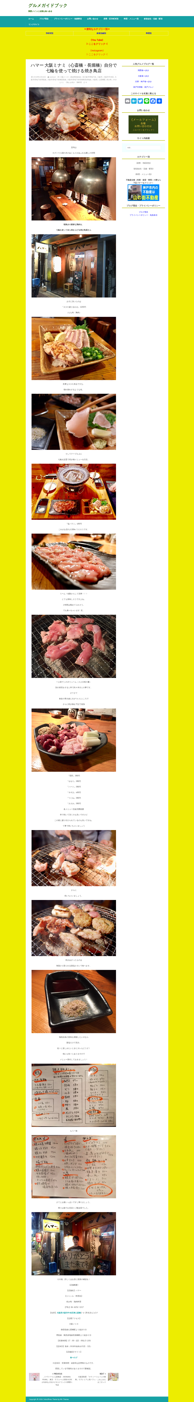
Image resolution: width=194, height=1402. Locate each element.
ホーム (31, 19)
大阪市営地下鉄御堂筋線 (56, 80)
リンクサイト (34, 24)
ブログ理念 (44, 19)
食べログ (73, 1357)
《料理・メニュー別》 (143, 174)
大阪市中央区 (108, 77)
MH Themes (64, 1399)
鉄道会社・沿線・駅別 (153, 19)
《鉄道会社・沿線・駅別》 (143, 169)
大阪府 (95, 80)
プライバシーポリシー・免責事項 (68, 19)
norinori (52, 77)
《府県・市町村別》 (143, 163)
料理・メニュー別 (131, 19)
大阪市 (99, 77)
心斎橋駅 (102, 80)
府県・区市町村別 (111, 19)
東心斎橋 (77, 1313)
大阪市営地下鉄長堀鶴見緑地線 (79, 80)
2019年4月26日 (39, 77)
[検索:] (143, 147)
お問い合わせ (92, 19)
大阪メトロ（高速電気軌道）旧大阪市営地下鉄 (78, 77)
